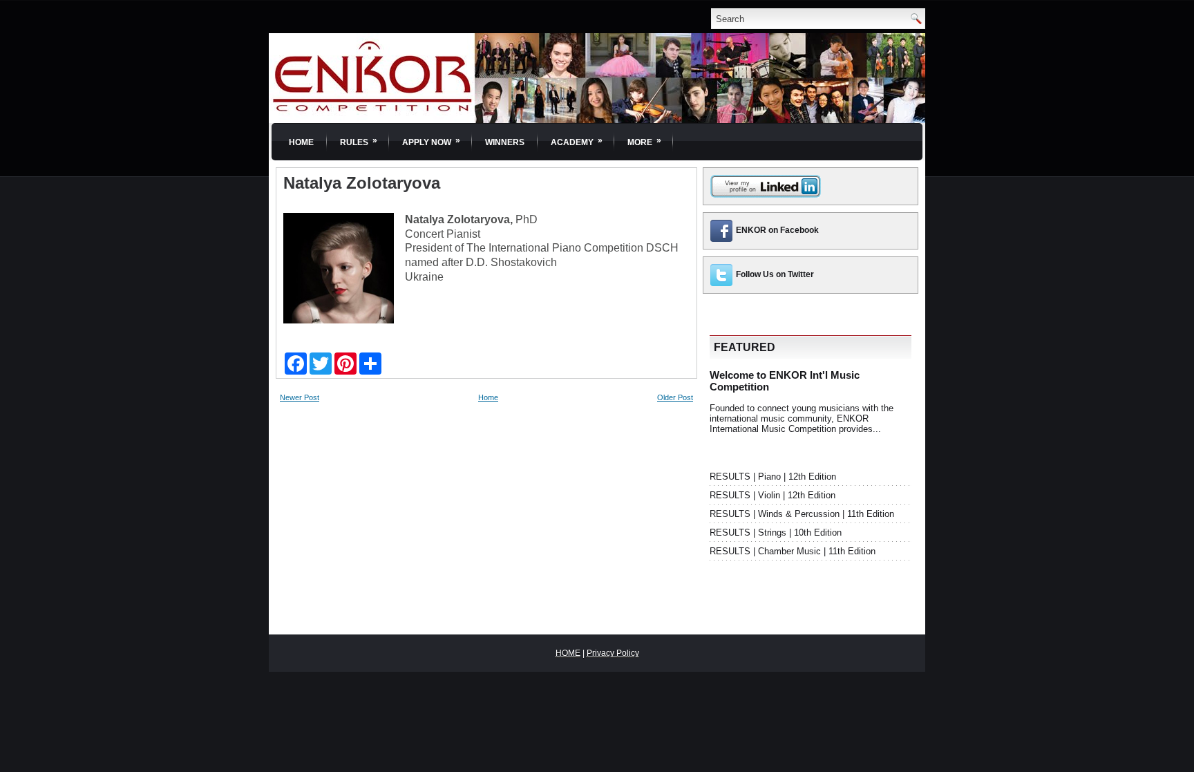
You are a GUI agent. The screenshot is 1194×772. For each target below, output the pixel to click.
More (644, 141)
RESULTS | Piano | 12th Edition (773, 476)
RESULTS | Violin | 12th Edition (772, 495)
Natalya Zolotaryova (361, 183)
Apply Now (431, 141)
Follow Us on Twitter (775, 274)
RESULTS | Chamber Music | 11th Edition (792, 551)
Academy (577, 141)
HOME (568, 653)
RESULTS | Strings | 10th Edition (776, 532)
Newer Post (299, 397)
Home (301, 142)
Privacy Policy (613, 653)
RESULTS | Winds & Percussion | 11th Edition (802, 514)
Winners (504, 142)
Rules (358, 141)
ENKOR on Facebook (777, 230)
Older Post (675, 397)
